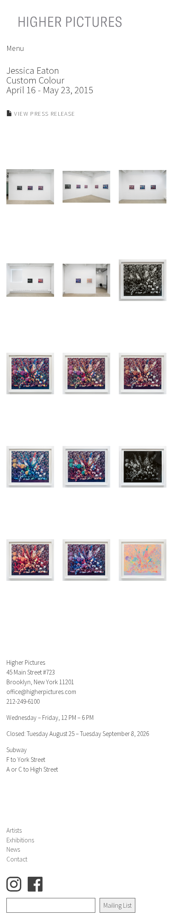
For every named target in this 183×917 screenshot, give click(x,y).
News (13, 849)
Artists (14, 830)
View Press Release (43, 113)
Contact (16, 859)
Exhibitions (20, 840)
